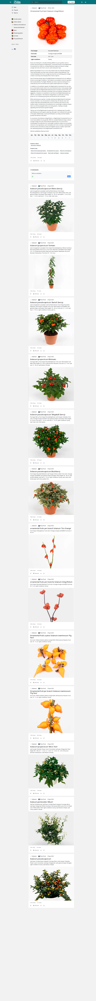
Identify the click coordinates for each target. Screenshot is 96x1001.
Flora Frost (43, 8)
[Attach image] (32, 176)
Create (72, 2)
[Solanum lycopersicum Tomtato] (51, 267)
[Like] (31, 161)
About (13, 44)
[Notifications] (82, 2)
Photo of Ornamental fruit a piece (39, 153)
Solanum (34, 8)
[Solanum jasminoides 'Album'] (51, 823)
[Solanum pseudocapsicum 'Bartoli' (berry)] (51, 323)
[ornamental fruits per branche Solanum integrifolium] (51, 601)
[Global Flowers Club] (18, 2)
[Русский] (12, 49)
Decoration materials (36, 145)
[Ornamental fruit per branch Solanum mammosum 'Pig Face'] (51, 711)
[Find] (32, 2)
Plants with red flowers (53, 153)
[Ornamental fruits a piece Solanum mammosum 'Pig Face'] (51, 656)
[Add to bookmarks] (45, 161)
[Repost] (42, 161)
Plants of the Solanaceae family (38, 150)
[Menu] (10, 2)
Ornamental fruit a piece (53, 150)
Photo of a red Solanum (65, 150)
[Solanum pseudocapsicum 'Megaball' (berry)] (51, 436)
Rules (17, 44)
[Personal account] (85, 2)
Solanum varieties (64, 153)
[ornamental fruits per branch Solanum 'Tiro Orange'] (51, 547)
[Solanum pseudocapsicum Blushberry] (51, 492)
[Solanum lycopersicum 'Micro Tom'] (51, 767)
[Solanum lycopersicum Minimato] (51, 379)
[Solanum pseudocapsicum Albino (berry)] (51, 210)
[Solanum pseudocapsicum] (51, 879)
